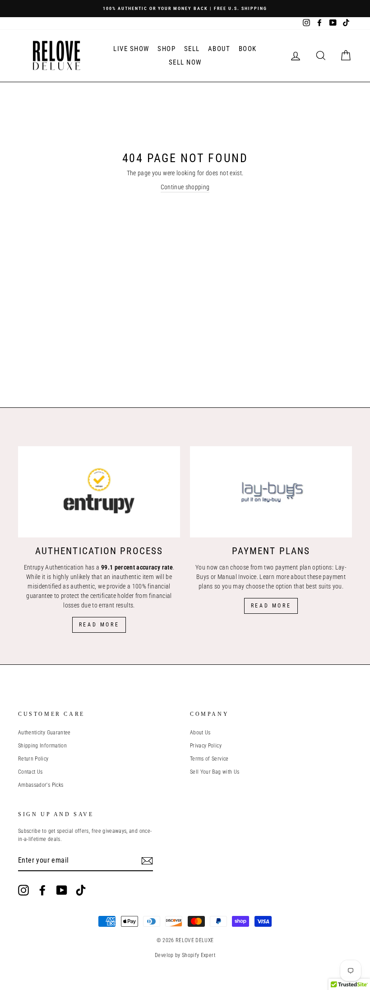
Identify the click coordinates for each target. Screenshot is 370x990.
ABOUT (219, 49)
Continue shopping (185, 187)
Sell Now (185, 62)
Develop (164, 955)
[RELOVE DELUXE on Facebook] (42, 890)
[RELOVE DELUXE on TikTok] (80, 890)
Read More (99, 624)
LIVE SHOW (131, 49)
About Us (200, 732)
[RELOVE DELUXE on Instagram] (23, 890)
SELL (192, 49)
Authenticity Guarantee (44, 732)
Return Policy (33, 759)
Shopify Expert (198, 955)
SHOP (166, 49)
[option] (185, 9)
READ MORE (271, 605)
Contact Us (30, 772)
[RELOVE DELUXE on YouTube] (61, 890)
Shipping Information (42, 745)
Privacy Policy (206, 745)
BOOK (248, 49)
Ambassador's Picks (40, 785)
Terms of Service (209, 759)
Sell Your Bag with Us (214, 772)
